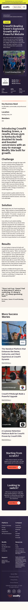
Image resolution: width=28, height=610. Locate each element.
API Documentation (6, 533)
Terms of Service (14, 582)
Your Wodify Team (6, 546)
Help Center (5, 560)
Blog (16, 544)
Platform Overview (6, 525)
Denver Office (14, 574)
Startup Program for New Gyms (20, 553)
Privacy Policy (14, 579)
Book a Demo (17, 7)
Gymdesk (17, 533)
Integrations (5, 531)
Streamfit (17, 537)
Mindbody (17, 529)
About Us (4, 544)
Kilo (16, 531)
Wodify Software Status (6, 562)
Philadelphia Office (14, 576)
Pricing (3, 527)
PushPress (18, 525)
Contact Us (4, 550)
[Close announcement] (26, 2)
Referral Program (19, 550)
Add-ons (4, 529)
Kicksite (17, 535)
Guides (17, 546)
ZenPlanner (18, 527)
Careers (3, 548)
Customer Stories (6, 15)
